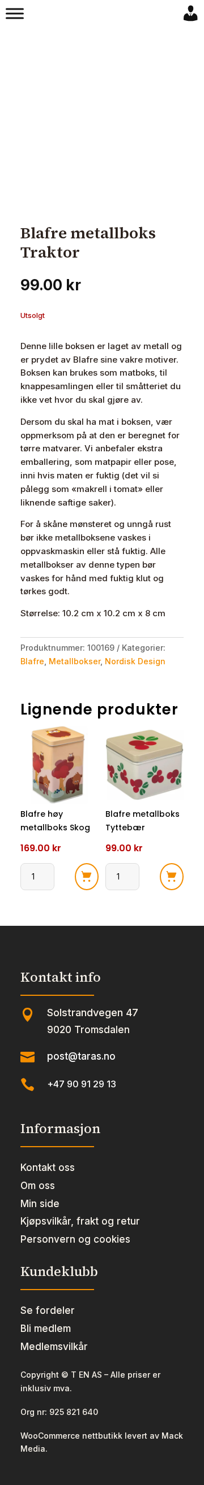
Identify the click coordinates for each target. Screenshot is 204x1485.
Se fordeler (47, 1310)
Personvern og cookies (75, 1239)
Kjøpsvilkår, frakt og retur (80, 1221)
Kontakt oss (47, 1167)
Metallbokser (74, 661)
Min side (40, 1203)
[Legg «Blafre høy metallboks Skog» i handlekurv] (87, 876)
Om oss (37, 1185)
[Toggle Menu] (15, 14)
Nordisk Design (135, 661)
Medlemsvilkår (54, 1346)
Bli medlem (45, 1328)
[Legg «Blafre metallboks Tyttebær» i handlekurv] (172, 876)
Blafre (32, 661)
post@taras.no (81, 1056)
